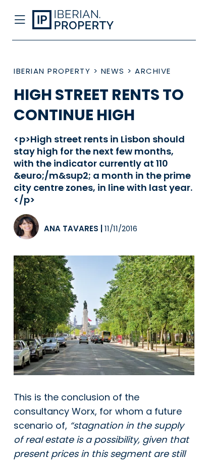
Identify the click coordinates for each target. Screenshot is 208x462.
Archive (153, 71)
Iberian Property (52, 71)
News (113, 71)
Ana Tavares (71, 228)
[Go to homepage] (83, 20)
